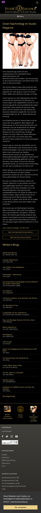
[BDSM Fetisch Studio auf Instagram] (11, 436)
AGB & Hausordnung (8, 460)
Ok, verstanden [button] (20, 507)
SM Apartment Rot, (10, 480)
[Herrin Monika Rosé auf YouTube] (16, 436)
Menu (21, 16)
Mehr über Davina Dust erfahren (20, 237)
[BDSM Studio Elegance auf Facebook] (2, 436)
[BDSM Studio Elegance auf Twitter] (7, 436)
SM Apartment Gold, (10, 478)
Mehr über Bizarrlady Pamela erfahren (20, 232)
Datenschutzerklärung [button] (19, 502)
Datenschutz (6, 463)
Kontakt (4, 455)
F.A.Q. (3, 466)
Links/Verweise (6, 431)
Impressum (5, 457)
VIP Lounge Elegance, (10, 483)
